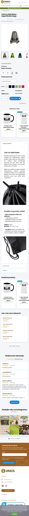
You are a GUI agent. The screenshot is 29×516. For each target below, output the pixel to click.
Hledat (26, 5)
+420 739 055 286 (8, 482)
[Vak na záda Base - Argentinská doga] (12, 73)
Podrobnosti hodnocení (19, 19)
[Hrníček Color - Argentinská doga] (17, 73)
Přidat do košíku (14, 98)
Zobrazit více (14, 402)
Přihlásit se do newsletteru (8, 462)
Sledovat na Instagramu (16, 438)
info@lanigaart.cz (8, 479)
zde (21, 511)
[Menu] (20, 6)
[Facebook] (2, 486)
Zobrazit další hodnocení (14, 346)
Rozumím (14, 514)
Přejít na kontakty (8, 490)
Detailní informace (6, 63)
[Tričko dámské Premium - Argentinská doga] (8, 73)
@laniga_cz (14, 412)
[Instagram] (6, 486)
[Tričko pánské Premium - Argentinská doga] (3, 73)
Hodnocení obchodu (14, 356)
